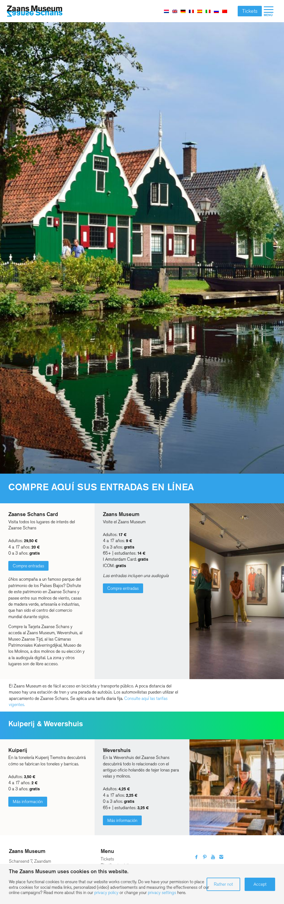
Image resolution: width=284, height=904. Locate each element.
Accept (260, 884)
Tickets (249, 11)
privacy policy (106, 892)
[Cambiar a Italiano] (208, 11)
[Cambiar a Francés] (191, 11)
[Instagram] (221, 857)
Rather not (223, 884)
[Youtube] (213, 857)
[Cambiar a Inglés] (175, 11)
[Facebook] (196, 857)
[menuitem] (268, 11)
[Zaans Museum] (34, 11)
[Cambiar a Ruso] (216, 11)
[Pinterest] (205, 857)
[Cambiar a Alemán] (183, 11)
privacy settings (162, 892)
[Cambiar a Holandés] (166, 11)
